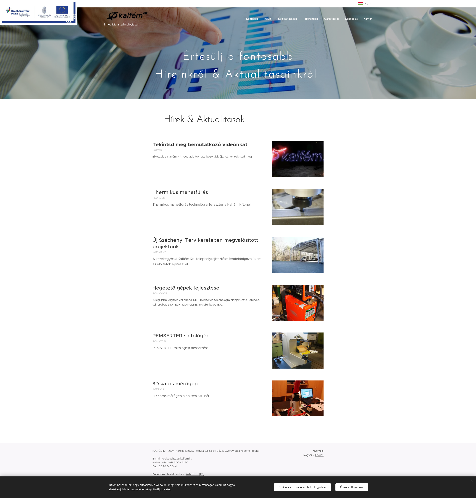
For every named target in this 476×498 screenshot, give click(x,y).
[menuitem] (253, 18)
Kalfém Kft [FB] (195, 474)
